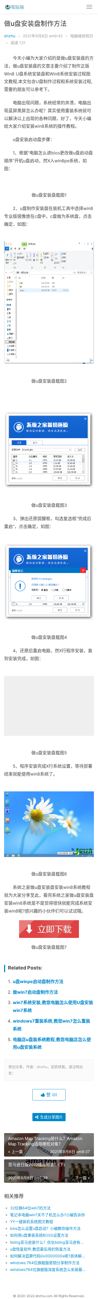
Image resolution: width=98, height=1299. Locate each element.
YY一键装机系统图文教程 (31, 1221)
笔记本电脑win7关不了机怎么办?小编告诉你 (47, 1214)
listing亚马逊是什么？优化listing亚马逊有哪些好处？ (47, 1242)
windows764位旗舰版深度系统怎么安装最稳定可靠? (47, 1269)
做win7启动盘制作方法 (35, 992)
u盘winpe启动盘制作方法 (38, 981)
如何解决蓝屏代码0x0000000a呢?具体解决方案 (47, 1256)
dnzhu (9, 35)
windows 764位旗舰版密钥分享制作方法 (44, 1262)
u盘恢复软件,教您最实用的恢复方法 (40, 1249)
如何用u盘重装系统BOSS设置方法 (39, 1235)
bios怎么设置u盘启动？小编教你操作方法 (45, 1228)
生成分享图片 (51, 1117)
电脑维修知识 (81, 35)
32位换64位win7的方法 (30, 1208)
